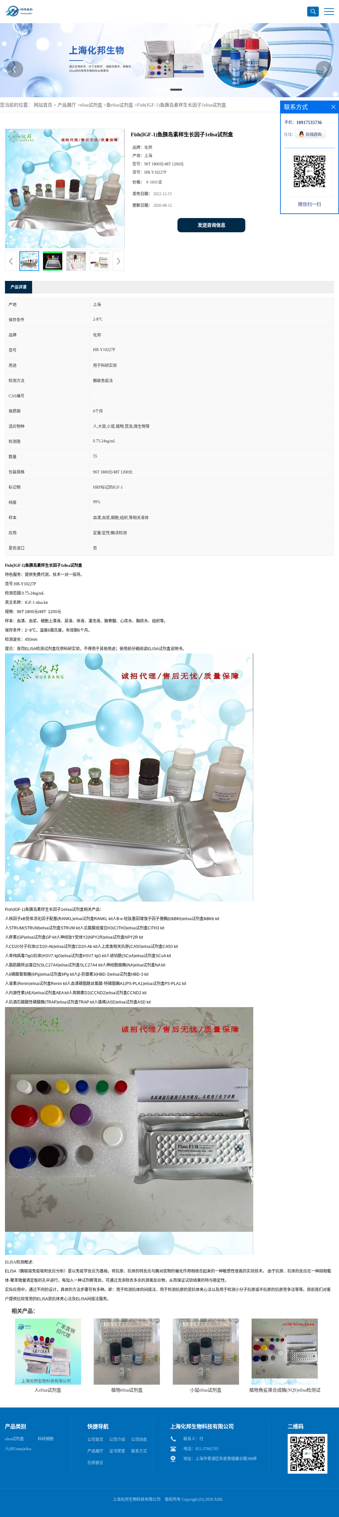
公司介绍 (117, 1439)
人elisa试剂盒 (47, 1390)
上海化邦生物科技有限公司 (137, 1499)
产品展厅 (67, 105)
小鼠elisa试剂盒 (205, 1390)
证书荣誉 (117, 1451)
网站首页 (43, 105)
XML (218, 1499)
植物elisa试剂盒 (127, 1390)
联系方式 (139, 1451)
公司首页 (95, 1439)
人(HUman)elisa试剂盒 (18, 1450)
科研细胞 (46, 1439)
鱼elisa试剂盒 (119, 105)
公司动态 (139, 1439)
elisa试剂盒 (91, 105)
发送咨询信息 (211, 225)
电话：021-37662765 (200, 1449)
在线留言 (95, 1462)
